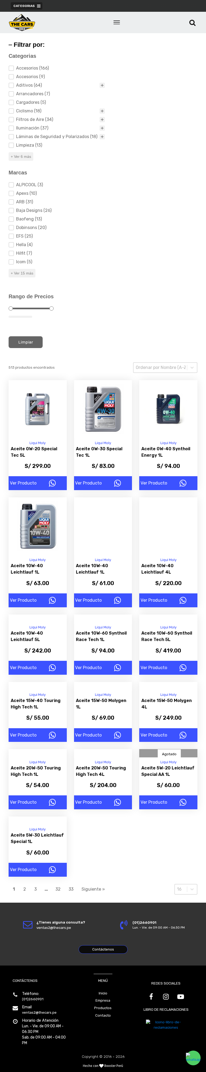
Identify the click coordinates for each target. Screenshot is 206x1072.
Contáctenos (103, 949)
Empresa (102, 1000)
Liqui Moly (38, 443)
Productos (103, 1008)
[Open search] (192, 22)
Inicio (103, 993)
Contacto (103, 1015)
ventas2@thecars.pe (39, 1012)
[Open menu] (116, 22)
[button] (193, 1058)
